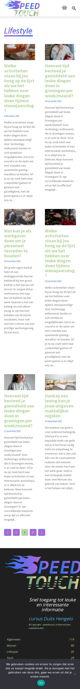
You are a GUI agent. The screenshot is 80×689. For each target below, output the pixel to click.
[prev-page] (7, 532)
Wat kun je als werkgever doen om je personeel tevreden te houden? (17, 243)
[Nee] (75, 674)
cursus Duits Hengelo (51, 618)
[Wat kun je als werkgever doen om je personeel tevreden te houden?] (19, 217)
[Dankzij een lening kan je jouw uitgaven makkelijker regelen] (60, 382)
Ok (41, 682)
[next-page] (41, 532)
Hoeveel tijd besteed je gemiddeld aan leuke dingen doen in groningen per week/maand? (60, 80)
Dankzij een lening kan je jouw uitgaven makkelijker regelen (59, 406)
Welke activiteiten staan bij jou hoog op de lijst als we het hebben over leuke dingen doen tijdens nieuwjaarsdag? (19, 88)
